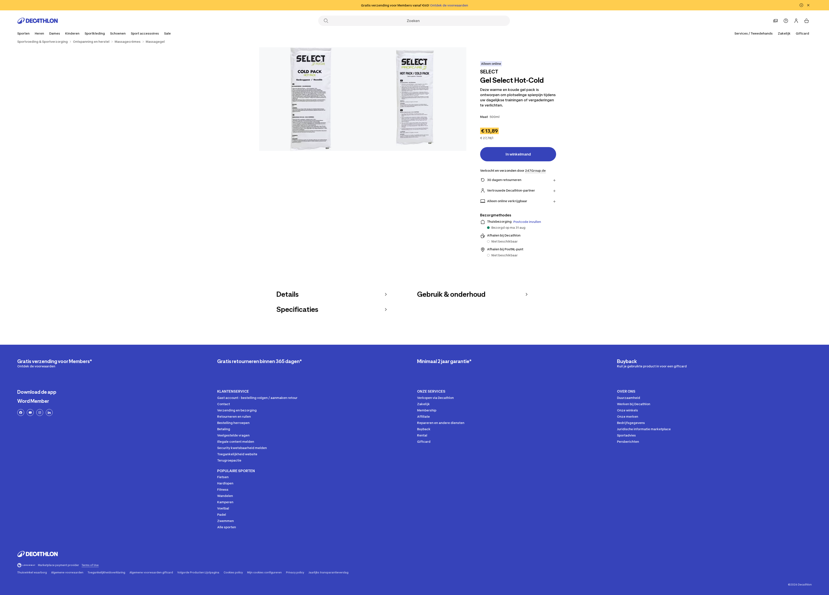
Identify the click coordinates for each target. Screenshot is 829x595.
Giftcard (802, 33)
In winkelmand (518, 154)
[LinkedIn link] (49, 412)
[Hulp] (786, 21)
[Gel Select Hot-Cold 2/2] (311, 99)
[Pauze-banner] (801, 5)
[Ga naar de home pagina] (37, 21)
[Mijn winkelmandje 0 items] (806, 21)
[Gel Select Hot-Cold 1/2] (414, 99)
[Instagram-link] (39, 412)
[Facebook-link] (20, 412)
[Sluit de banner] (808, 5)
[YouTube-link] (30, 412)
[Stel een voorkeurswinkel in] (775, 21)
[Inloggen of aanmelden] (796, 21)
